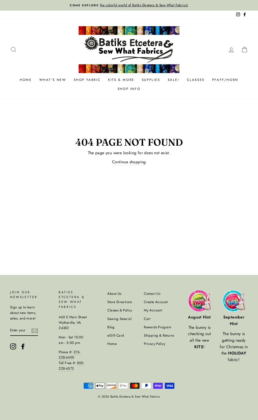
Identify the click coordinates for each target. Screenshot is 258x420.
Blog (110, 327)
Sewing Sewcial (119, 318)
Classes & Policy (119, 310)
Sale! (173, 79)
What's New (52, 79)
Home (25, 79)
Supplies (151, 79)
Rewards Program (157, 327)
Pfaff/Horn (225, 79)
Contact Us (152, 293)
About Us (114, 293)
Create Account (156, 301)
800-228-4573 (71, 365)
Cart (147, 318)
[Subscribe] (34, 330)
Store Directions (119, 301)
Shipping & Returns (159, 335)
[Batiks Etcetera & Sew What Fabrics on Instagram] (13, 346)
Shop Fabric (87, 79)
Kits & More (121, 79)
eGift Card (115, 335)
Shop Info (129, 88)
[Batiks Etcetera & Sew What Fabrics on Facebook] (23, 346)
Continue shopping (129, 162)
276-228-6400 (69, 354)
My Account (153, 310)
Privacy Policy (155, 343)
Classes (196, 79)
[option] (129, 5)
